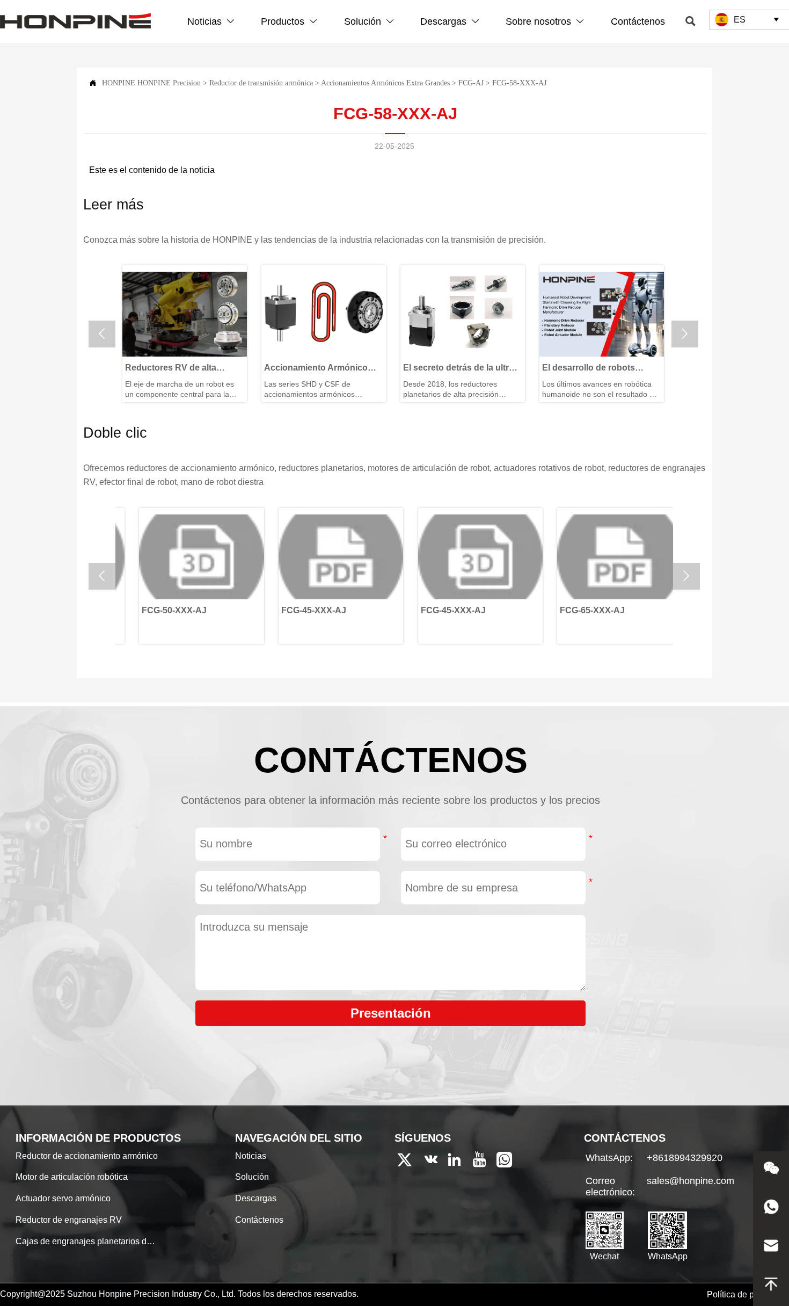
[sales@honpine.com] (771, 1248)
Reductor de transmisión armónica (261, 83)
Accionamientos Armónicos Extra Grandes (385, 83)
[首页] (75, 20)
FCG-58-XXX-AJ (519, 83)
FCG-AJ (471, 83)
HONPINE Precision (169, 83)
